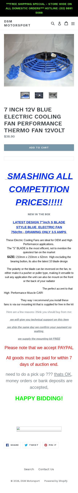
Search (29, 469)
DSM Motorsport (17, 23)
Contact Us (46, 469)
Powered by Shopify (55, 481)
